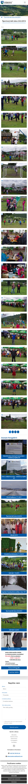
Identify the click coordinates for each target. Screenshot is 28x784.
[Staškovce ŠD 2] (14, 53)
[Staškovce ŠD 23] (14, 404)
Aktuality (14, 734)
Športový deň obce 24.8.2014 (12, 17)
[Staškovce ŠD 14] (14, 254)
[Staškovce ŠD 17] (14, 304)
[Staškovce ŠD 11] (14, 203)
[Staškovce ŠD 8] (14, 153)
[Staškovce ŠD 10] (14, 187)
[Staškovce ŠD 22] (14, 387)
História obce (14, 736)
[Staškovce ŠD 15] (14, 270)
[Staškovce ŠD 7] (14, 136)
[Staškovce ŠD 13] (14, 237)
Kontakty (14, 742)
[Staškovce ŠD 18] (14, 320)
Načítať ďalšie (14, 672)
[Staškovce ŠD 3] (14, 70)
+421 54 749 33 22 (15, 753)
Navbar (3, 2)
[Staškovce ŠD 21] (14, 371)
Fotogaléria (14, 740)
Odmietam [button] (14, 782)
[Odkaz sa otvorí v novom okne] (14, 745)
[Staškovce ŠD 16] (14, 287)
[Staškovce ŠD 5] (14, 103)
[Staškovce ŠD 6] (14, 120)
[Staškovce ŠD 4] (14, 86)
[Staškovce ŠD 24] (14, 421)
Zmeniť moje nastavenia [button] (14, 779)
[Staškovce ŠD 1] (14, 36)
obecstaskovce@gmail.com (14, 756)
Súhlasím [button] (14, 775)
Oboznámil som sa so (13, 722)
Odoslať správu (14, 727)
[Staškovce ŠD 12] (14, 220)
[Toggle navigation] (25, 2)
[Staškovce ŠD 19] (14, 337)
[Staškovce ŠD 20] (14, 354)
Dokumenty (14, 738)
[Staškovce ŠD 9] (14, 170)
